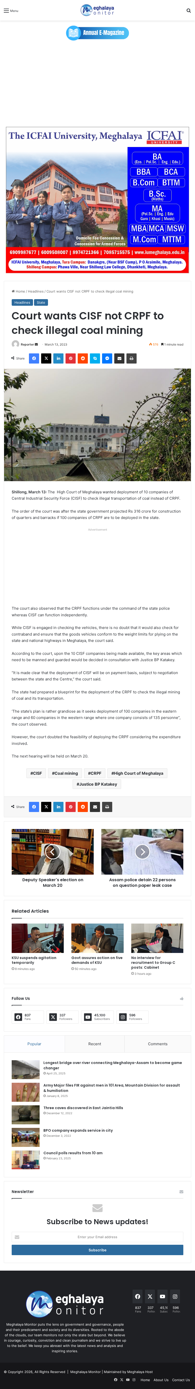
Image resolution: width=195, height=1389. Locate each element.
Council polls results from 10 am (73, 1153)
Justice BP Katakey (98, 784)
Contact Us (181, 1380)
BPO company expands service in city (78, 1130)
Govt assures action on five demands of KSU (97, 960)
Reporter (27, 344)
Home (20, 291)
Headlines (36, 291)
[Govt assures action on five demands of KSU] (97, 938)
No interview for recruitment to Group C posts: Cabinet (153, 962)
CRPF (96, 773)
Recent (94, 1043)
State (41, 302)
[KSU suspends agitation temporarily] (38, 938)
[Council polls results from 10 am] (26, 1159)
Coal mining (66, 773)
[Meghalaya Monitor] (97, 10)
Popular (34, 1043)
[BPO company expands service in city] (26, 1137)
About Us (161, 1380)
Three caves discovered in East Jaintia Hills (83, 1107)
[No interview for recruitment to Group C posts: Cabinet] (157, 938)
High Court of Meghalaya (138, 773)
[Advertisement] (97, 83)
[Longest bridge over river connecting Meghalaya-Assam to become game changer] (26, 1069)
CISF (37, 773)
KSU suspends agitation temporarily (34, 960)
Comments (158, 1043)
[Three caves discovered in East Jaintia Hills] (26, 1114)
